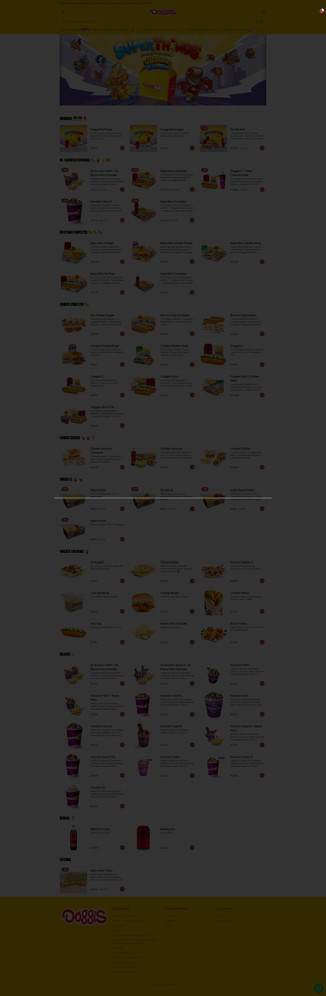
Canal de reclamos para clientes (130, 935)
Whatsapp (118, 948)
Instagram (170, 916)
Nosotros (117, 930)
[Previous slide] (62, 70)
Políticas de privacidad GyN (127, 957)
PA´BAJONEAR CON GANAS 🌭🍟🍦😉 (117, 29)
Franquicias (118, 925)
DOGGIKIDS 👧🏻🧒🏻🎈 (78, 29)
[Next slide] (264, 70)
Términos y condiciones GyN (127, 920)
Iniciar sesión (224, 920)
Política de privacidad (124, 971)
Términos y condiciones (124, 967)
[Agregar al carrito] (122, 148)
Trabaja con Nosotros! (124, 916)
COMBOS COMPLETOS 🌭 (203, 29)
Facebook (170, 920)
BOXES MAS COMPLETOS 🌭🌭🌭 (164, 29)
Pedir (219, 916)
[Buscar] (61, 30)
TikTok (168, 925)
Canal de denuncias (123, 952)
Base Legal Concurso (123, 962)
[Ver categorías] (263, 30)
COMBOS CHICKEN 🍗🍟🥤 (239, 29)
